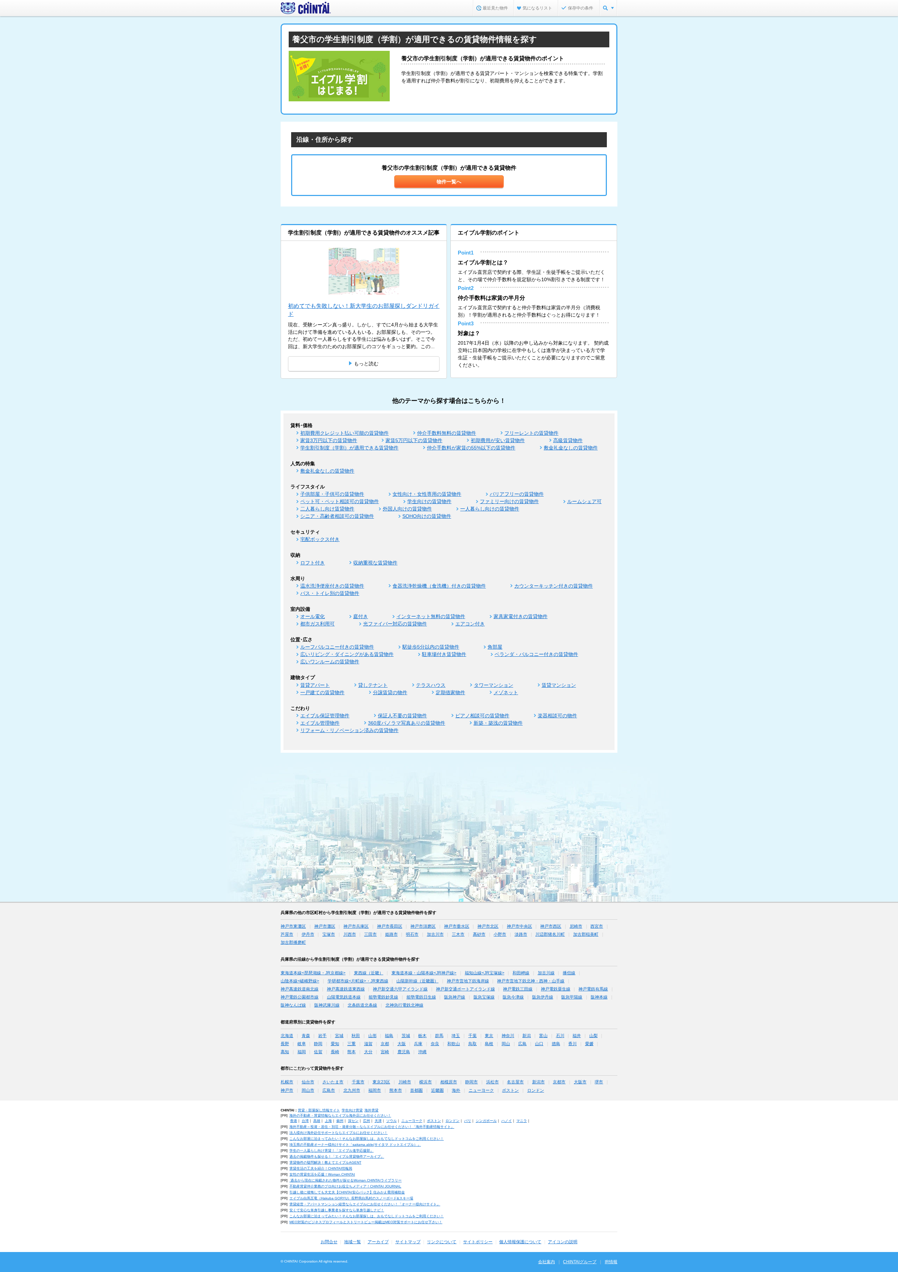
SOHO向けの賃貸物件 (426, 516)
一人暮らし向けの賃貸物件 (489, 509)
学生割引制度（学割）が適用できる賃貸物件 (349, 448)
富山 (543, 1036)
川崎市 (404, 1082)
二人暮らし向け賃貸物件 (327, 509)
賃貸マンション (559, 685)
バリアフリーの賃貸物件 (517, 494)
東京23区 (381, 1082)
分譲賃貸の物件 (390, 692)
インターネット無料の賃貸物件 (430, 616)
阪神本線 (599, 997)
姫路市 (391, 934)
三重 (351, 1044)
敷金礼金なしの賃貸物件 (571, 448)
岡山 (506, 1044)
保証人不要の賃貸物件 (402, 715)
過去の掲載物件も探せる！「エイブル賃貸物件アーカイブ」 (336, 1156)
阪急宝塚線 (484, 997)
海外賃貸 (371, 1110)
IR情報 (611, 1262)
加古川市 (435, 934)
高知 (285, 1052)
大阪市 (580, 1082)
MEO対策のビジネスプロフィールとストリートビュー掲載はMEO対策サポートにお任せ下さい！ (365, 1222)
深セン (353, 1121)
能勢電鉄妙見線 (383, 997)
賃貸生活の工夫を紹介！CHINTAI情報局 (320, 1168)
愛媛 (589, 1044)
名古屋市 (515, 1082)
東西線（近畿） (368, 973)
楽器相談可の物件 (557, 715)
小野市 (500, 934)
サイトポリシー (477, 1242)
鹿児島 (403, 1052)
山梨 (593, 1036)
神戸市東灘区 (293, 926)
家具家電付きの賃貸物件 (521, 616)
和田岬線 (520, 973)
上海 (328, 1121)
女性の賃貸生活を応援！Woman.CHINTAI (322, 1174)
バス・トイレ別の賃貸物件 (329, 593)
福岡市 (374, 1090)
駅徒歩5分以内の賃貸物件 (430, 647)
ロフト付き (312, 563)
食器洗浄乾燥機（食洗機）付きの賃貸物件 (439, 586)
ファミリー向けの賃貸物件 (509, 501)
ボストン (510, 1090)
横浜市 (425, 1082)
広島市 (328, 1090)
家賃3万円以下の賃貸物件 (328, 440)
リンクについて (441, 1242)
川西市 (349, 934)
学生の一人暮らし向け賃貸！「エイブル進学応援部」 (331, 1150)
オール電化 (312, 616)
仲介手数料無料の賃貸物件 (446, 433)
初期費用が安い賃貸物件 (498, 440)
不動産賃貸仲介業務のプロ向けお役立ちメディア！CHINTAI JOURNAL (345, 1186)
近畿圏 (437, 1090)
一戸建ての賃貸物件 (322, 692)
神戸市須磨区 (423, 926)
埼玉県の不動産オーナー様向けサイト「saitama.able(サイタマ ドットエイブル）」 (355, 1144)
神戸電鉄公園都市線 (300, 997)
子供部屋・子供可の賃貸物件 (332, 494)
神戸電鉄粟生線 (555, 989)
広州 (366, 1121)
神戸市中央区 (519, 926)
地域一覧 (352, 1242)
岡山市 (308, 1090)
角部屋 (495, 647)
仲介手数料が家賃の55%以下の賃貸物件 (471, 448)
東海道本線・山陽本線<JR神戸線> (423, 973)
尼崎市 (576, 926)
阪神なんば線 (293, 1005)
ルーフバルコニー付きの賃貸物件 (337, 647)
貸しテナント (373, 685)
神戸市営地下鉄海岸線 (468, 981)
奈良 (435, 1044)
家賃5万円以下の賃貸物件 (414, 440)
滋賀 (368, 1044)
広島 (522, 1044)
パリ (467, 1121)
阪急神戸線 (454, 997)
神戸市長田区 (389, 926)
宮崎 (385, 1052)
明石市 (412, 934)
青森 (306, 1036)
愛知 (335, 1044)
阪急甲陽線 (571, 997)
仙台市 (308, 1082)
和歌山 (453, 1044)
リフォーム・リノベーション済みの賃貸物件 (349, 730)
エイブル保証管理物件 (324, 715)
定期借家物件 (450, 692)
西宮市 (596, 926)
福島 (389, 1036)
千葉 (472, 1036)
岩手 (322, 1036)
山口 (539, 1044)
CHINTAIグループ (579, 1262)
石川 (560, 1036)
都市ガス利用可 (317, 624)
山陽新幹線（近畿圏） (417, 981)
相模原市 (448, 1082)
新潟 (526, 1036)
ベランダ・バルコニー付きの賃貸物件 (536, 654)
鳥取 (472, 1044)
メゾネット (506, 692)
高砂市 (479, 934)
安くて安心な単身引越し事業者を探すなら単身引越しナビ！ (336, 1210)
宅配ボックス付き (320, 539)
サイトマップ (408, 1242)
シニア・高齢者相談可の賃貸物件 (337, 516)
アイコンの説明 (562, 1242)
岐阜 (301, 1044)
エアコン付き (470, 624)
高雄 (316, 1121)
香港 (293, 1121)
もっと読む (366, 363)
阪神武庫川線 (327, 1005)
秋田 (355, 1036)
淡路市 (521, 934)
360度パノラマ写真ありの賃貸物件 (406, 723)
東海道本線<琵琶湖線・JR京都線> (313, 973)
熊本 (351, 1052)
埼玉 (455, 1036)
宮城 (339, 1036)
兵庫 (418, 1044)
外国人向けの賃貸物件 (407, 509)
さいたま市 (332, 1082)
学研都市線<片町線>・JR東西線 (358, 981)
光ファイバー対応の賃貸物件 (395, 624)
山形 (372, 1036)
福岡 (301, 1052)
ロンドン (535, 1090)
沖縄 (422, 1052)
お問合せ (329, 1242)
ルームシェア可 (584, 501)
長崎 (335, 1052)
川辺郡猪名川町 (550, 934)
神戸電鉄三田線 (517, 989)
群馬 (439, 1036)
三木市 (458, 934)
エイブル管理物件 (320, 723)
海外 (456, 1090)
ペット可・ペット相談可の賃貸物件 (339, 501)
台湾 (305, 1121)
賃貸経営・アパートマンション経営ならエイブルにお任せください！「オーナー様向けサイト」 (364, 1204)
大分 (368, 1052)
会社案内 (546, 1262)
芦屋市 (287, 934)
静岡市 (471, 1082)
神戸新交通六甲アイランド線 (400, 989)
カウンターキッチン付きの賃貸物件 (553, 586)
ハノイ (506, 1121)
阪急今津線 (513, 997)
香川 (572, 1044)
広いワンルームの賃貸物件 (329, 661)
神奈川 (508, 1036)
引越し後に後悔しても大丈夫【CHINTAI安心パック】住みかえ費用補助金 (347, 1192)
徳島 (556, 1044)
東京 (489, 1036)
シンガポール (486, 1121)
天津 (378, 1121)
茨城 (406, 1036)
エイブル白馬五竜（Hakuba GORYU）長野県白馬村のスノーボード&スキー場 (351, 1198)
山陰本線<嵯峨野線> (300, 981)
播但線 (569, 973)
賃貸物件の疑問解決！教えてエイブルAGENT (325, 1162)
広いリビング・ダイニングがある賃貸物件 (347, 654)
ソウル (391, 1121)
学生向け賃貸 (352, 1110)
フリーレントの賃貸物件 (531, 433)
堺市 (599, 1082)
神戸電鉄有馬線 (593, 989)
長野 (285, 1044)
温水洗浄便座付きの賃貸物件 (332, 586)
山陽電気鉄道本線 (344, 997)
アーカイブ (378, 1242)
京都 (385, 1044)
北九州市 (351, 1090)
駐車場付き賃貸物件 (444, 654)
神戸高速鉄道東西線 (346, 989)
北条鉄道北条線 (362, 1005)
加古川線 (546, 973)
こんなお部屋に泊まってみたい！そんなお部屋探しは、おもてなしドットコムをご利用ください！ (366, 1139)
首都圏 (416, 1090)
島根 (489, 1044)
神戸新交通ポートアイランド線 (465, 989)
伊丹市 (308, 934)
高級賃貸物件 (568, 440)
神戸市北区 (487, 926)
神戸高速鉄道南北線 (300, 989)
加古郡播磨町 (293, 942)
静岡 (318, 1044)
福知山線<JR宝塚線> (484, 973)
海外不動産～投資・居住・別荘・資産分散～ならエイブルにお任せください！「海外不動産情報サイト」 (371, 1127)
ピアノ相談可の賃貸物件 (482, 715)
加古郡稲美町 (585, 934)
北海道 (287, 1036)
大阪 (401, 1044)
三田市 (370, 934)
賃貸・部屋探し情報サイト (319, 1110)
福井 (576, 1036)
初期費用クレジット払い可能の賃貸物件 (344, 433)
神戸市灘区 (324, 926)
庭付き (360, 616)
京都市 (559, 1082)
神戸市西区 (550, 926)
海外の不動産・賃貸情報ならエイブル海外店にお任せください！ (340, 1115)
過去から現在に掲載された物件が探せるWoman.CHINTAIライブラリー (345, 1180)
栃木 (422, 1036)
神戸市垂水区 (456, 926)
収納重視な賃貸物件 (375, 563)
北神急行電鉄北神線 (404, 1005)
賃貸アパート (315, 685)
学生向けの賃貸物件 (429, 501)
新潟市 (538, 1082)
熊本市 (395, 1090)
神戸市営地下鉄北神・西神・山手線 (530, 981)
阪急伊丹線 (542, 997)
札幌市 (287, 1082)
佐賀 (318, 1052)
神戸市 (287, 1090)
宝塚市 (328, 934)
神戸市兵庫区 (356, 926)
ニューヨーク (481, 1090)
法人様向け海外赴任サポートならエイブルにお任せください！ (338, 1133)
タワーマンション (493, 685)
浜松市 (492, 1082)
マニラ (521, 1121)
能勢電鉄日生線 (421, 997)
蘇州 (339, 1121)
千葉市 (358, 1082)
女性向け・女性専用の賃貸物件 (427, 494)
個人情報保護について (520, 1242)
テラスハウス (430, 685)
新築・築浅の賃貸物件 (498, 723)
